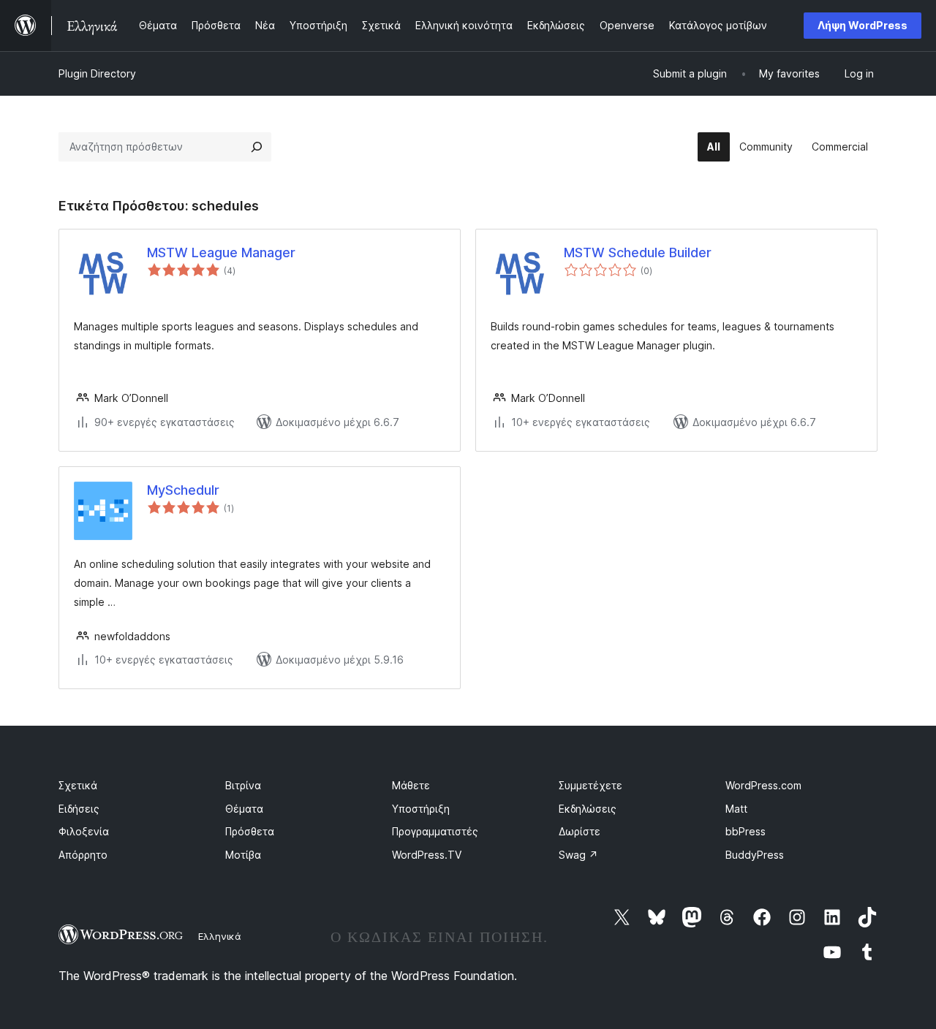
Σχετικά (77, 785)
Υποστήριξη (421, 808)
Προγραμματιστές (435, 831)
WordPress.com (763, 785)
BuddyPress (754, 854)
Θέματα (244, 808)
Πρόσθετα (249, 831)
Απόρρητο (82, 854)
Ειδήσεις (78, 808)
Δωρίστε (579, 831)
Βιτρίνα (243, 785)
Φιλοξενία (83, 831)
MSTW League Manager (221, 252)
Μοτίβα (243, 854)
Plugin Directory (97, 73)
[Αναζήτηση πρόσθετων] (256, 147)
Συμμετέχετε (590, 785)
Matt (736, 808)
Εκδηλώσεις (587, 808)
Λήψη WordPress (862, 25)
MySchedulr (183, 490)
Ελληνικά (219, 936)
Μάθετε (411, 785)
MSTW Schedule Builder (638, 252)
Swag (578, 854)
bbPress (745, 831)
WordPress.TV (426, 854)
